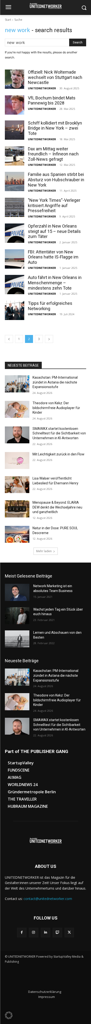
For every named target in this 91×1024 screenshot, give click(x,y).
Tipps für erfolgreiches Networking (50, 306)
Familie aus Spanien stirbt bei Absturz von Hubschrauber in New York (56, 179)
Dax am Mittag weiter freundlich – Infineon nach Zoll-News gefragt (53, 154)
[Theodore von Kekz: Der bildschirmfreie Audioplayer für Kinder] (17, 409)
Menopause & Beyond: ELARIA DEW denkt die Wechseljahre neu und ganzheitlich (57, 507)
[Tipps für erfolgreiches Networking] (14, 310)
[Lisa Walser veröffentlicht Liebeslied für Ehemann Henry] (17, 484)
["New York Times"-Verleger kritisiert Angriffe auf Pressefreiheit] (14, 207)
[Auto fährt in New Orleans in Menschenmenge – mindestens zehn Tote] (14, 284)
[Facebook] (21, 932)
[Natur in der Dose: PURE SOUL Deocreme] (17, 534)
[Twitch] (57, 932)
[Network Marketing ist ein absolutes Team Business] (17, 592)
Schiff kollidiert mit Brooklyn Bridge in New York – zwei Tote (55, 128)
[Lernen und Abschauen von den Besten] (17, 638)
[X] (69, 932)
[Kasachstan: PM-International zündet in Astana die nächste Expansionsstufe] (17, 383)
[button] (8, 1015)
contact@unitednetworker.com (48, 898)
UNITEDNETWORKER (42, 88)
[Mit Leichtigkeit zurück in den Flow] (17, 460)
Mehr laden (44, 551)
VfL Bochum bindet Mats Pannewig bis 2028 (51, 100)
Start (8, 20)
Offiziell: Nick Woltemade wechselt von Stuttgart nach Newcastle (55, 77)
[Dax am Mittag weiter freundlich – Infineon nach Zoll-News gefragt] (14, 156)
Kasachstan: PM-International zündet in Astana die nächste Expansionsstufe (55, 382)
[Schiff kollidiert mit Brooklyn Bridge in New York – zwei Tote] (14, 130)
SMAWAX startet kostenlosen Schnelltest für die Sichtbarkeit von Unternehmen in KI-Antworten (59, 433)
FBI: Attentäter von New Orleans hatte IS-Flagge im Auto (53, 257)
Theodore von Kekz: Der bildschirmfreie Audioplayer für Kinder (56, 407)
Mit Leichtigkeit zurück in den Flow (58, 454)
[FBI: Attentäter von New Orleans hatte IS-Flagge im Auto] (14, 259)
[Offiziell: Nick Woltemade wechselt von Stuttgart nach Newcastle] (14, 79)
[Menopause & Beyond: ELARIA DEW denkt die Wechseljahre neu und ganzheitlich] (17, 508)
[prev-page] (9, 339)
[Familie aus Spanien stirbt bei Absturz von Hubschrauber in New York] (14, 181)
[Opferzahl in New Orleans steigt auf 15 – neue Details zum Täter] (14, 233)
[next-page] (49, 339)
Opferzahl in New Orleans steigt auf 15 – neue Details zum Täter (54, 231)
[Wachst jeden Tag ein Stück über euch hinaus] (17, 615)
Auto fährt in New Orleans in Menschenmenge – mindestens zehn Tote (55, 282)
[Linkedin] (45, 932)
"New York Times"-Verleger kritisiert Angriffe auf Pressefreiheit (54, 205)
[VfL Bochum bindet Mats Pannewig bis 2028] (14, 105)
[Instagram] (33, 932)
